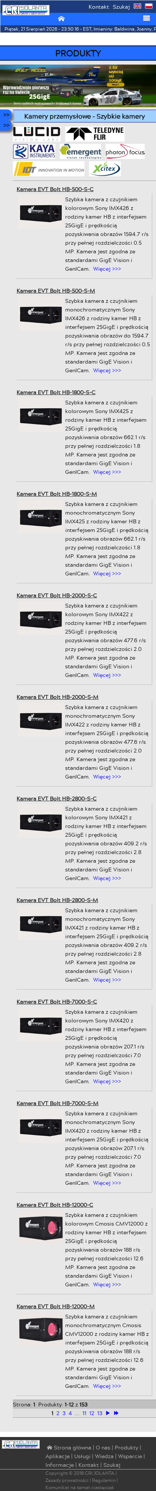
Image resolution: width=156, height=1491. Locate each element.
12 (91, 1413)
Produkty (126, 1447)
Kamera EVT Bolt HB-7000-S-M (57, 1103)
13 (99, 1413)
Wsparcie (130, 1456)
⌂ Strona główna (68, 1448)
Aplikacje (57, 1456)
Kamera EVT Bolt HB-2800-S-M (57, 900)
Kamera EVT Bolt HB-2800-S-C (57, 798)
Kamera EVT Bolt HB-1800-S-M (57, 493)
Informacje (59, 1464)
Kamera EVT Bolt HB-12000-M (56, 1306)
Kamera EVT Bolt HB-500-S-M (56, 290)
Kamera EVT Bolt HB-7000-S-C (57, 1001)
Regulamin (103, 1480)
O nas (103, 1447)
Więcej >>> (107, 268)
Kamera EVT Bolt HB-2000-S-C (57, 595)
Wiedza (104, 1456)
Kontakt (99, 6)
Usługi (82, 1456)
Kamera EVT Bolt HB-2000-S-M (57, 696)
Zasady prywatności (67, 1480)
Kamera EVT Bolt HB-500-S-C (55, 189)
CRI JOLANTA (99, 1473)
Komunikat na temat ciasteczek (79, 1487)
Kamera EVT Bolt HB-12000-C (55, 1204)
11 (84, 1413)
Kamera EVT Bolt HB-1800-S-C (56, 392)
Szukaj (121, 6)
